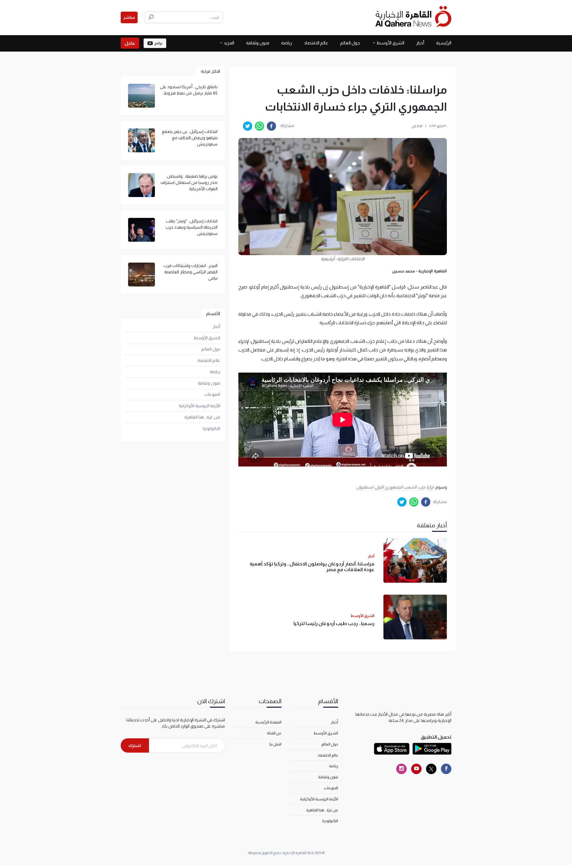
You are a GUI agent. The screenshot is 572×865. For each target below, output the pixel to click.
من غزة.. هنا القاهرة (202, 417)
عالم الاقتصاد (316, 42)
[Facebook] (446, 769)
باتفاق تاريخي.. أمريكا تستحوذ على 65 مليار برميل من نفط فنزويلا (188, 89)
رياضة (286, 42)
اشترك (134, 745)
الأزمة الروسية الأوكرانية (199, 405)
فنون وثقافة (257, 42)
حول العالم (350, 42)
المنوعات (212, 394)
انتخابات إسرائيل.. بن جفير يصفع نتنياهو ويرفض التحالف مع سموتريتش (189, 137)
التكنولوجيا (211, 428)
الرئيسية (443, 42)
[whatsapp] (259, 126)
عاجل (130, 43)
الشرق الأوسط (390, 42)
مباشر (129, 17)
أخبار (420, 42)
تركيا (430, 487)
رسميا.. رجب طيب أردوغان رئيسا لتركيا (333, 623)
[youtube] (416, 769)
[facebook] (271, 126)
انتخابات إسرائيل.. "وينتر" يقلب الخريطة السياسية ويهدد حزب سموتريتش (191, 227)
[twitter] (247, 126)
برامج (158, 43)
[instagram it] (401, 769)
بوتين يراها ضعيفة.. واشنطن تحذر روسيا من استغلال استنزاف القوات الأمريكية (189, 182)
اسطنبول (365, 487)
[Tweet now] (431, 769)
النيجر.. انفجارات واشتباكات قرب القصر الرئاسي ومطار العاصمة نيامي (190, 271)
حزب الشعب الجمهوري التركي (400, 487)
